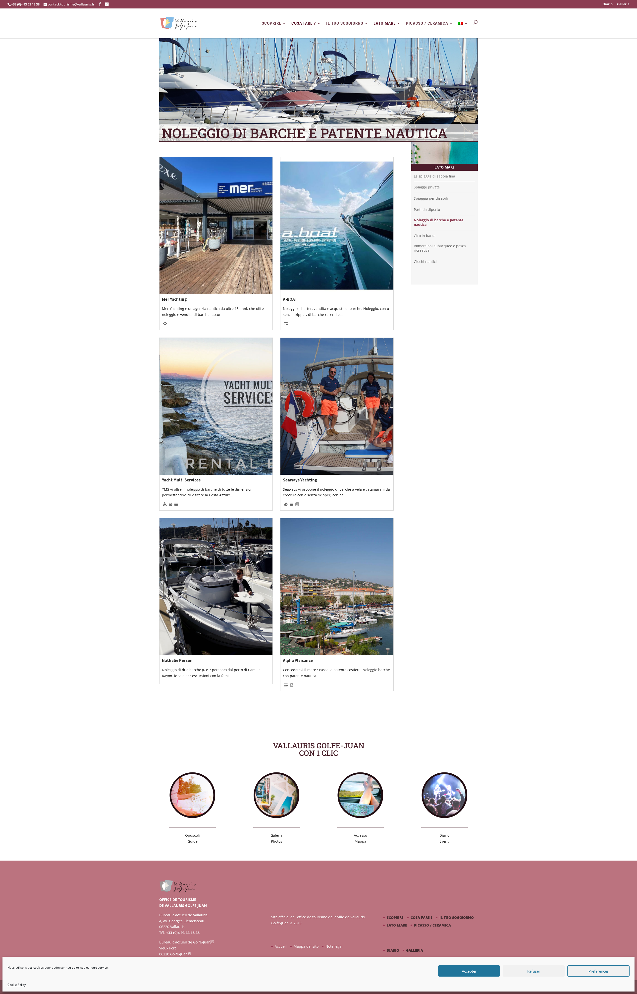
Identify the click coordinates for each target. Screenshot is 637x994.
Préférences (598, 971)
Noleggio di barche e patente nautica (438, 222)
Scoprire (271, 23)
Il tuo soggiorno (344, 23)
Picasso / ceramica (427, 23)
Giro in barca (424, 236)
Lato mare (384, 23)
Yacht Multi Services (181, 480)
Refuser (533, 971)
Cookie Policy (16, 985)
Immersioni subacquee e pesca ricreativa (440, 248)
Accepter (469, 971)
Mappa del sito (306, 946)
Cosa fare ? (303, 23)
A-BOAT (290, 299)
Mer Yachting (174, 299)
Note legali (334, 946)
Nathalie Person (177, 660)
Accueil (281, 946)
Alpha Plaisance (298, 660)
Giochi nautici (425, 261)
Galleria (623, 4)
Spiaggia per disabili (431, 198)
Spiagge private (427, 187)
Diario (608, 4)
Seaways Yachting (300, 480)
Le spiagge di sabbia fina (434, 176)
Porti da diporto (427, 209)
